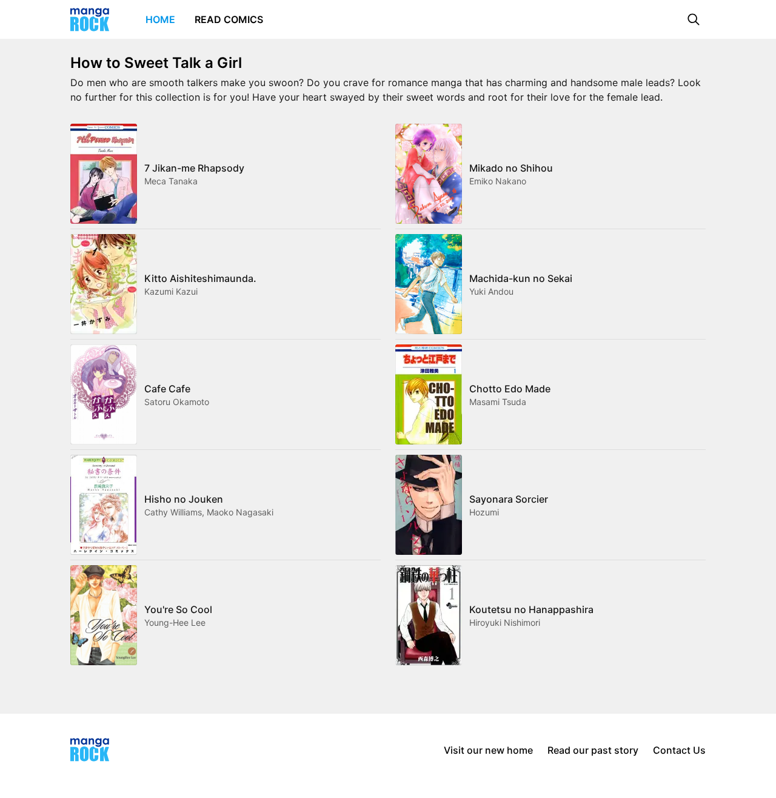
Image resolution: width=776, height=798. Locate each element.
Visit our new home (488, 750)
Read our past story (592, 750)
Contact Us (679, 750)
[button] (693, 19)
